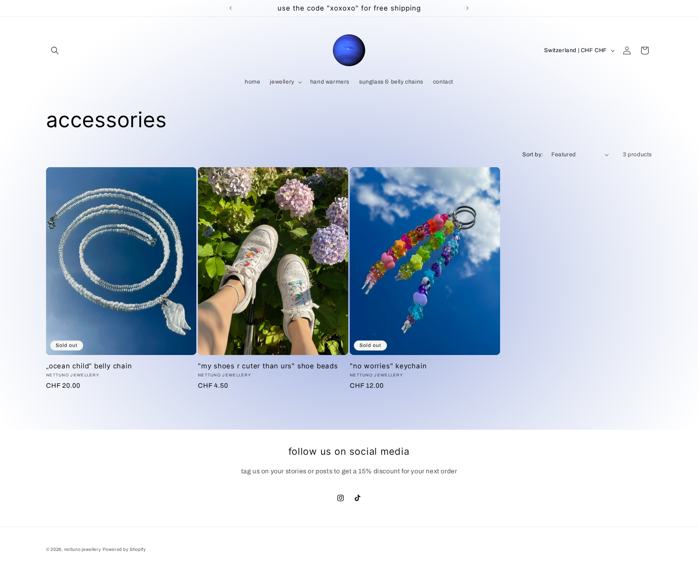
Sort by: (532, 154)
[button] (55, 50)
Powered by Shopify (124, 549)
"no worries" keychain (388, 366)
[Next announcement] (467, 8)
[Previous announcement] (231, 8)
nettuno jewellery (82, 549)
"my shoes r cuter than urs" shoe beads (268, 366)
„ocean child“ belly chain (89, 366)
